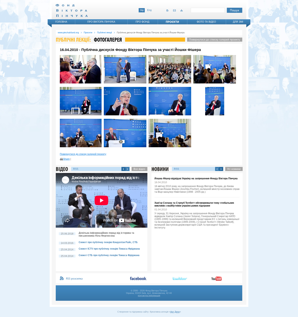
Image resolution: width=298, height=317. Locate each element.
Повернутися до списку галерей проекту (83, 154)
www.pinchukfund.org (68, 32)
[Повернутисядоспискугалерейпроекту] (213, 40)
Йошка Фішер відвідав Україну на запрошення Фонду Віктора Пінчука (196, 178)
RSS (75, 169)
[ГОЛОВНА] (61, 21)
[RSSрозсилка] (74, 278)
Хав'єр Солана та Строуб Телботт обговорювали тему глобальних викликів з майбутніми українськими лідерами (194, 204)
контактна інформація (149, 295)
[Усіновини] (233, 169)
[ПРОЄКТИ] (172, 21)
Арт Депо (175, 312)
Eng (149, 10)
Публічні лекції (104, 32)
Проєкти (88, 32)
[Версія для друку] (61, 159)
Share (66, 159)
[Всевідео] (138, 169)
